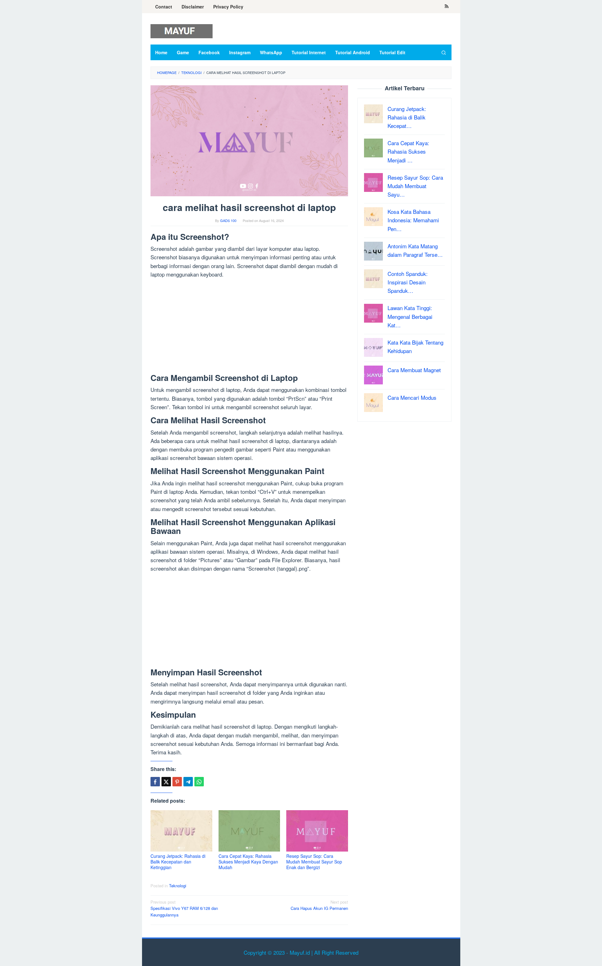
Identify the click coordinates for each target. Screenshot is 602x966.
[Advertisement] (249, 327)
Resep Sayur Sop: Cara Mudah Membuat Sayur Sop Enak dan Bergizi (314, 861)
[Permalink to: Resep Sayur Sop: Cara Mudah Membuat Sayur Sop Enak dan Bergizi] (317, 831)
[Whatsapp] (199, 781)
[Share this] (155, 781)
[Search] (444, 52)
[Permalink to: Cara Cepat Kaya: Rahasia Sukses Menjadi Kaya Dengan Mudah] (249, 831)
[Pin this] (177, 781)
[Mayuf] (181, 30)
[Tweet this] (166, 781)
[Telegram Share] (188, 781)
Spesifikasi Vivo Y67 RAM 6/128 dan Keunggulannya (184, 908)
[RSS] (447, 6)
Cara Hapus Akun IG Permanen (319, 905)
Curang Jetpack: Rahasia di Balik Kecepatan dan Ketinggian (177, 861)
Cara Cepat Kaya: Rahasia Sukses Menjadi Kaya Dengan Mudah (248, 861)
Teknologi (177, 886)
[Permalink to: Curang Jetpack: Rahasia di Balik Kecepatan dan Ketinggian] (181, 831)
